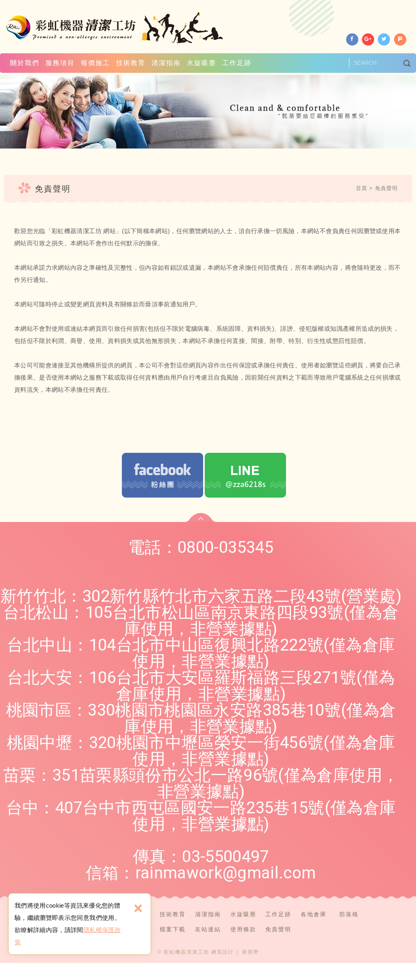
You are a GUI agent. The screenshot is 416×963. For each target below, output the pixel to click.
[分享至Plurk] (400, 39)
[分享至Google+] (368, 39)
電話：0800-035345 (200, 547)
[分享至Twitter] (384, 39)
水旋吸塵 (201, 62)
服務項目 (60, 62)
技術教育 (130, 62)
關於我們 (24, 62)
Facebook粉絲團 (162, 475)
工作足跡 (236, 62)
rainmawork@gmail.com (225, 872)
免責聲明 (386, 188)
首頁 (361, 188)
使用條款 (243, 929)
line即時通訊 (245, 475)
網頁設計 (222, 952)
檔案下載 (173, 929)
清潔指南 (166, 62)
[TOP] (200, 517)
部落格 (349, 914)
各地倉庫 (314, 914)
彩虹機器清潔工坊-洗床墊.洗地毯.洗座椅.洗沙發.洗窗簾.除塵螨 (115, 27)
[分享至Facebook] (352, 39)
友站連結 (208, 929)
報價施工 (95, 62)
